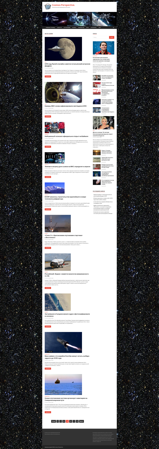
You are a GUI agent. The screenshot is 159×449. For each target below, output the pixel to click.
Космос (74, 27)
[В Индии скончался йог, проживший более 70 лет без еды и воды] (97, 169)
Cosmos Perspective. (63, 5)
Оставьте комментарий (49, 68)
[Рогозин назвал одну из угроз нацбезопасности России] (97, 87)
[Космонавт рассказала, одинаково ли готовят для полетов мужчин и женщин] (103, 54)
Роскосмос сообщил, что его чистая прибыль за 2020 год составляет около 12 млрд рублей (108, 101)
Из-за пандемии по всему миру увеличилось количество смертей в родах (108, 182)
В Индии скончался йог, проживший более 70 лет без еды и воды (108, 166)
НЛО (100, 27)
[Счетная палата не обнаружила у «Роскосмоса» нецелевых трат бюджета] (97, 112)
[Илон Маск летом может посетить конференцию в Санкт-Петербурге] (97, 80)
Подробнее (48, 76)
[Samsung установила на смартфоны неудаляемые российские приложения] (97, 176)
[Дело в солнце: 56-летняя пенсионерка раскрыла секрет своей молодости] (103, 129)
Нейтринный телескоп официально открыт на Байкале (66, 136)
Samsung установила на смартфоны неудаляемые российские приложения (108, 173)
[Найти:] (103, 37)
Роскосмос (94, 27)
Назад (53, 421)
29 (63, 421)
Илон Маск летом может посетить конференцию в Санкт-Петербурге (107, 77)
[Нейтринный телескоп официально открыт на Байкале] (67, 128)
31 (70, 421)
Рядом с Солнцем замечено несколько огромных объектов (107, 152)
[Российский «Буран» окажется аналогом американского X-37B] (67, 262)
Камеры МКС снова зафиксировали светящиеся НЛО (66, 106)
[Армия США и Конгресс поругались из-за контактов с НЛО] (97, 161)
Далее (81, 421)
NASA (87, 27)
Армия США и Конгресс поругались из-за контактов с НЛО (107, 159)
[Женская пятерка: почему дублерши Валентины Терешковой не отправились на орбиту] (97, 94)
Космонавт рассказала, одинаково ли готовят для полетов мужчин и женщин (101, 59)
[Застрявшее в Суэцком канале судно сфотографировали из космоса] (67, 302)
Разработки (81, 27)
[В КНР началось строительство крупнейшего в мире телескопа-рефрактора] (67, 188)
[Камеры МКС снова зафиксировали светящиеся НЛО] (67, 93)
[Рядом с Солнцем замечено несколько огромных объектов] (97, 154)
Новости (59, 27)
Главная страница (50, 27)
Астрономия (67, 27)
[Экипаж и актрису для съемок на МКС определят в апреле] (67, 158)
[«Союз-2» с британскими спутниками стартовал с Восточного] (67, 224)
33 (77, 421)
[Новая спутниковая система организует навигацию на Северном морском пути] (67, 385)
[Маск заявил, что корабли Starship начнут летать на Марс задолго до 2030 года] (67, 343)
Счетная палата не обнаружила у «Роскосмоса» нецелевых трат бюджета (108, 109)
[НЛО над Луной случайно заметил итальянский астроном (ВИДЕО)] (67, 49)
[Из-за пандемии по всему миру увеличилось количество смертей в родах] (97, 184)
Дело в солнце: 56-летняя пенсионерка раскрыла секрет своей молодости (103, 133)
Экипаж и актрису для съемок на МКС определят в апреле (67, 166)
